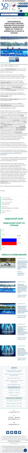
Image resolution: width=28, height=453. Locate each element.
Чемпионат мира (5, 203)
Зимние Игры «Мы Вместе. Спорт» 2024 (14, 406)
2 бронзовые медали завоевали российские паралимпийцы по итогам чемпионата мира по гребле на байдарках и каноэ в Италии (22, 264)
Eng (21, 10)
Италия (3, 190)
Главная (8, 18)
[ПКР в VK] (21, 3)
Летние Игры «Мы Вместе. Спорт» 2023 (14, 403)
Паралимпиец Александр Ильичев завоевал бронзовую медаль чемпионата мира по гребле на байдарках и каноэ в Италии (22, 288)
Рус (18, 10)
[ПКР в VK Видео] (23, 3)
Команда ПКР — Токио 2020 (14, 390)
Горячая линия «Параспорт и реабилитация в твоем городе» (14, 381)
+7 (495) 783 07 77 (14, 412)
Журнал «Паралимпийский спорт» (14, 378)
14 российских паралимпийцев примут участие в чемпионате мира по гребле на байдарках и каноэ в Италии (22, 352)
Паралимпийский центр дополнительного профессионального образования (14, 371)
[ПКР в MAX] (25, 3)
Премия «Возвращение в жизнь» (14, 384)
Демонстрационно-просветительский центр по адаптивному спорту (14, 375)
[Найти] (16, 16)
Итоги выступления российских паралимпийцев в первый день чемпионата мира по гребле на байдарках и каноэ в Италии (22, 330)
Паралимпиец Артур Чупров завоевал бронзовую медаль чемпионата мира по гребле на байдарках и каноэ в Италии (22, 309)
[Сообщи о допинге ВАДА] (19, 9)
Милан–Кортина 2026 (14, 395)
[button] (26, 38)
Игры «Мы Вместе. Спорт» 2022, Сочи (14, 400)
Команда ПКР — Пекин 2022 (14, 392)
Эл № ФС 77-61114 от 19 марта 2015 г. (18, 440)
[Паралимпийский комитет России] (7, 5)
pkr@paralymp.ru (14, 424)
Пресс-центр (14, 18)
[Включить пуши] (25, 450)
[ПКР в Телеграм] (27, 3)
